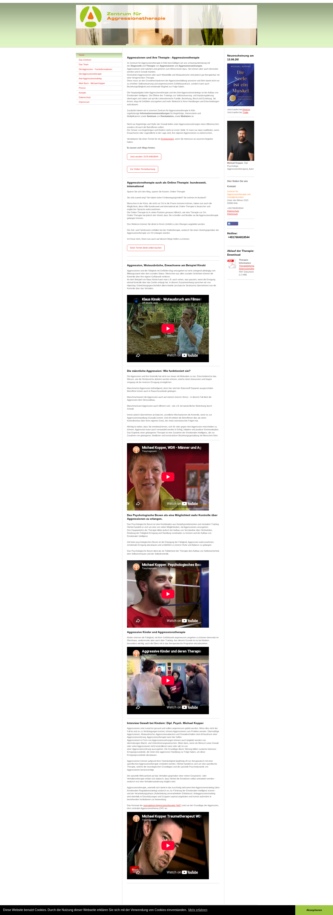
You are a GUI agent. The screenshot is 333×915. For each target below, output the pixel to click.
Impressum (232, 214)
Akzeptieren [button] (314, 910)
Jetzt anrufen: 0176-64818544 (144, 156)
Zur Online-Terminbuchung (142, 169)
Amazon (246, 109)
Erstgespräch (167, 139)
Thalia (245, 112)
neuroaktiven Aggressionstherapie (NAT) (162, 805)
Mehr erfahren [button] (197, 910)
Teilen (233, 223)
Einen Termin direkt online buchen (145, 248)
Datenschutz (233, 211)
